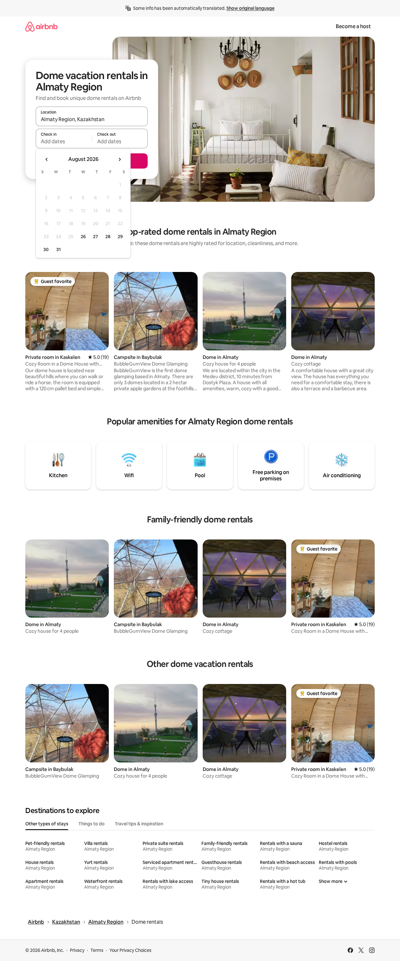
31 (58, 249)
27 (95, 236)
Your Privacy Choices (130, 950)
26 (83, 236)
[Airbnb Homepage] (41, 26)
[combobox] (92, 119)
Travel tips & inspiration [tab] (139, 824)
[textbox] (64, 141)
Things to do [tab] (91, 824)
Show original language (250, 8)
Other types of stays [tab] (46, 824)
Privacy (77, 950)
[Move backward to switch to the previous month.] (47, 159)
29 (120, 236)
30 (46, 249)
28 (107, 236)
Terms (96, 950)
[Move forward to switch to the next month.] (119, 159)
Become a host (353, 26)
